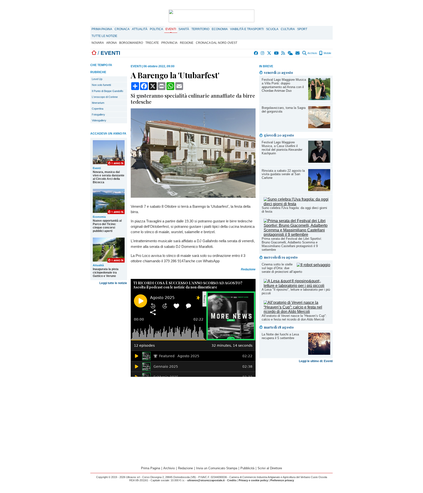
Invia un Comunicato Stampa (216, 468)
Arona (111, 43)
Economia (220, 29)
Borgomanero (131, 43)
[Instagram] (263, 53)
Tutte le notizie (104, 36)
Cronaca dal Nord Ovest (216, 43)
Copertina (97, 108)
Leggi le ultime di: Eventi (316, 361)
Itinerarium (98, 102)
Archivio (312, 53)
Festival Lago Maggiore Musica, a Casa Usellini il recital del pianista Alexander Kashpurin (282, 147)
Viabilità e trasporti (247, 29)
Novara (98, 43)
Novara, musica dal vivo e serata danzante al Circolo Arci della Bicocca (108, 177)
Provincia (169, 43)
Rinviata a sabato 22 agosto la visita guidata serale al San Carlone (283, 174)
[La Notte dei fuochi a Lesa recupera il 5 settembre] (319, 353)
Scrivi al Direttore (270, 468)
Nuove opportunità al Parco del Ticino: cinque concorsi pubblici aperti (107, 226)
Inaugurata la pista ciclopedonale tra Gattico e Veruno (105, 272)
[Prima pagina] (94, 53)
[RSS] (283, 53)
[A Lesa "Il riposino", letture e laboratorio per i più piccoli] (297, 286)
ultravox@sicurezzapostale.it (206, 480)
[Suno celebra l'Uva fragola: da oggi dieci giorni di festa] (297, 204)
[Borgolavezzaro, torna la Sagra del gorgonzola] (319, 127)
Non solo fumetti (101, 84)
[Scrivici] (297, 53)
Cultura (288, 29)
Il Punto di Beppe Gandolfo (107, 91)
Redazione (185, 468)
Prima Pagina (102, 29)
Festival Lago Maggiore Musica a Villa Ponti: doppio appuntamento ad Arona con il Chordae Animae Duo (284, 85)
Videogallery (99, 120)
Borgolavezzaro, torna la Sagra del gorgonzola (284, 109)
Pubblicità (247, 468)
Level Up (97, 79)
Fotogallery (98, 114)
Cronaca (122, 29)
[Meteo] (290, 53)
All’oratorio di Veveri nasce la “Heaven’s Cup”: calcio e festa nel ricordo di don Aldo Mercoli (294, 317)
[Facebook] (256, 53)
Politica (156, 29)
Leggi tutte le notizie (113, 283)
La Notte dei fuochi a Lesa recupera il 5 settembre (280, 336)
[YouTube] (276, 53)
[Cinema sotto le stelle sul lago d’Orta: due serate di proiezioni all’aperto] (313, 265)
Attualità (139, 29)
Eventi (170, 29)
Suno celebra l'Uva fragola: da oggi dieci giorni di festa (294, 209)
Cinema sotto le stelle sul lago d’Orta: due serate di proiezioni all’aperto (282, 268)
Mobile (327, 53)
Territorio (200, 29)
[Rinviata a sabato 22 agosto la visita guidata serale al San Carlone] (319, 190)
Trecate (152, 43)
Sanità (183, 29)
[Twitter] (269, 53)
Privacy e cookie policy (253, 480)
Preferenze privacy (282, 480)
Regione (186, 43)
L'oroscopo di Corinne (105, 96)
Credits (231, 480)
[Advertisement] (296, 403)
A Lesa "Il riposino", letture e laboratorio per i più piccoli (296, 291)
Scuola (272, 29)
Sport (302, 29)
